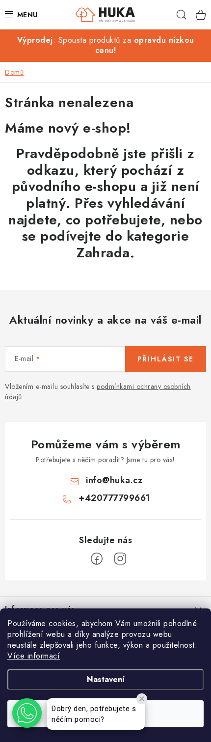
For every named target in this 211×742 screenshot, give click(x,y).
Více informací (33, 655)
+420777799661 (114, 498)
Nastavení (106, 679)
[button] (27, 713)
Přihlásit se (165, 359)
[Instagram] (120, 559)
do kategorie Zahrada (133, 244)
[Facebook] (97, 559)
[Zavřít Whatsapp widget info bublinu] (141, 698)
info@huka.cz (114, 480)
